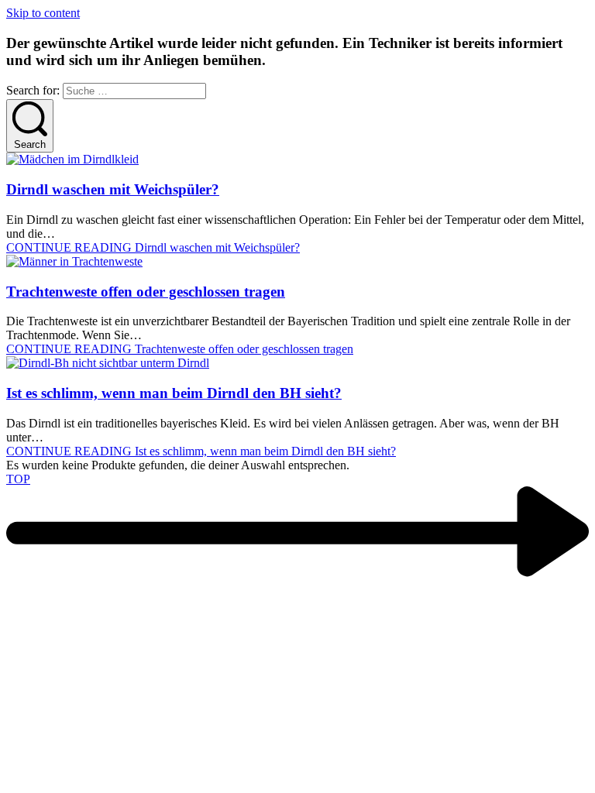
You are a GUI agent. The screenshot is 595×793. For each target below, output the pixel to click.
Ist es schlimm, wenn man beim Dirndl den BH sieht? (174, 393)
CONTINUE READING (153, 247)
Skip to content (43, 12)
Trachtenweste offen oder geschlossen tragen (145, 291)
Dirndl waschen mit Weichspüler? (112, 189)
